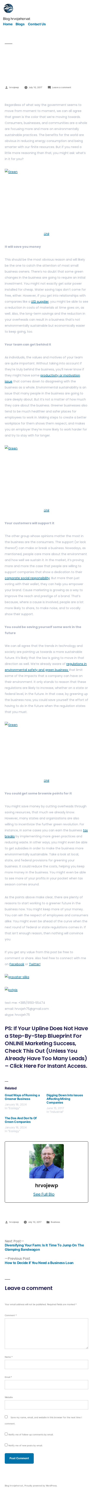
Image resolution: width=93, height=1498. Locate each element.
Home (8, 24)
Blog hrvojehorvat (16, 19)
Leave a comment (61, 87)
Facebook (17, 964)
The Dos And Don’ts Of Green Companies (21, 1120)
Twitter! (34, 964)
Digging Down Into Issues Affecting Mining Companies (64, 1098)
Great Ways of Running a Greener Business (22, 1097)
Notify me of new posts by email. (25, 1445)
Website (9, 1397)
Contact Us (37, 24)
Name (9, 1357)
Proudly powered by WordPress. (40, 1485)
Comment (11, 1315)
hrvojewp (14, 87)
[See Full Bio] (57, 1194)
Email (8, 1377)
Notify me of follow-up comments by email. (30, 1434)
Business (55, 1222)
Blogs (20, 24)
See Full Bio (44, 1194)
